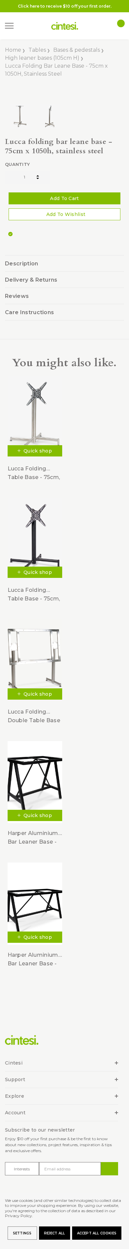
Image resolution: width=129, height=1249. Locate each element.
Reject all (54, 1233)
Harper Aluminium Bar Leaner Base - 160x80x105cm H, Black (33, 959)
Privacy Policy (18, 1215)
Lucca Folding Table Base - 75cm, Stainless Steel (34, 473)
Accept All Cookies (97, 1233)
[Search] (23, 26)
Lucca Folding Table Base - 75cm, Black (34, 594)
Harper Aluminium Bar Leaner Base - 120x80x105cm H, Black (33, 838)
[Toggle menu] (9, 26)
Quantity (17, 164)
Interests (22, 1168)
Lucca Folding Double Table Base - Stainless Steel (34, 716)
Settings (22, 1233)
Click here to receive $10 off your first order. (64, 6)
